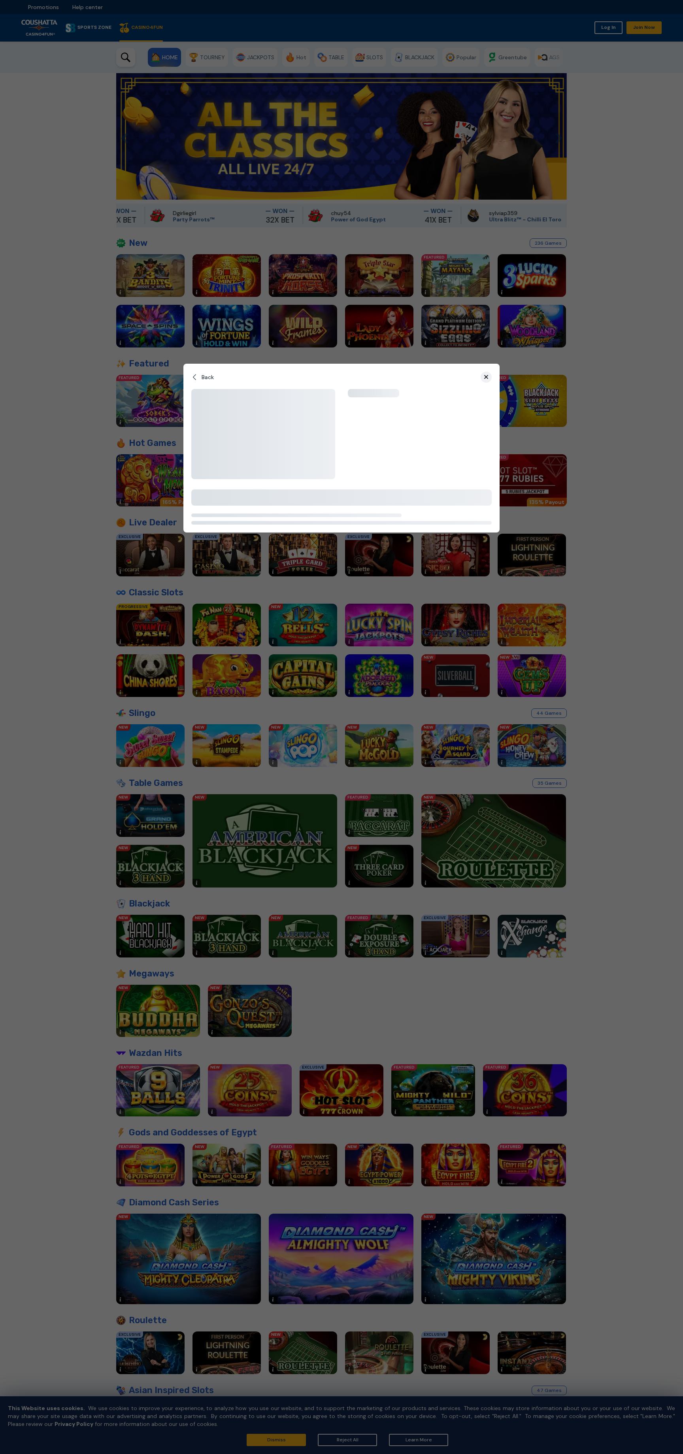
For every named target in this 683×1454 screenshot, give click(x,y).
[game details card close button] (486, 377)
